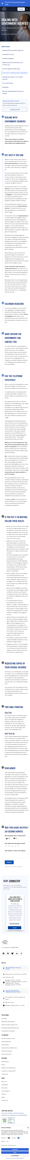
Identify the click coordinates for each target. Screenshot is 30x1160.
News (3, 1097)
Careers (4, 1094)
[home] (4, 9)
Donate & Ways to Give (8, 1038)
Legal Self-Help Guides (8, 1021)
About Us (4, 1081)
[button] (27, 9)
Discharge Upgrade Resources (10, 1028)
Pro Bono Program (7, 1051)
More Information (14, 923)
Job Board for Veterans (8, 1031)
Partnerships (5, 1045)
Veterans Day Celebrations (9, 1048)
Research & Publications (9, 1068)
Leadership (5, 1085)
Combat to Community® (9, 1071)
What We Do (5, 1061)
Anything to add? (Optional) (15, 851)
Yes (9, 838)
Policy (3, 1065)
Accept (14, 927)
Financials (4, 1088)
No (16, 838)
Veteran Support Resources (10, 1025)
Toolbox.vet (5, 1074)
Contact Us (5, 1100)
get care (21, 9)
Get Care (4, 1018)
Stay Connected (6, 1054)
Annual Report (6, 1091)
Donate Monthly (6, 1041)
